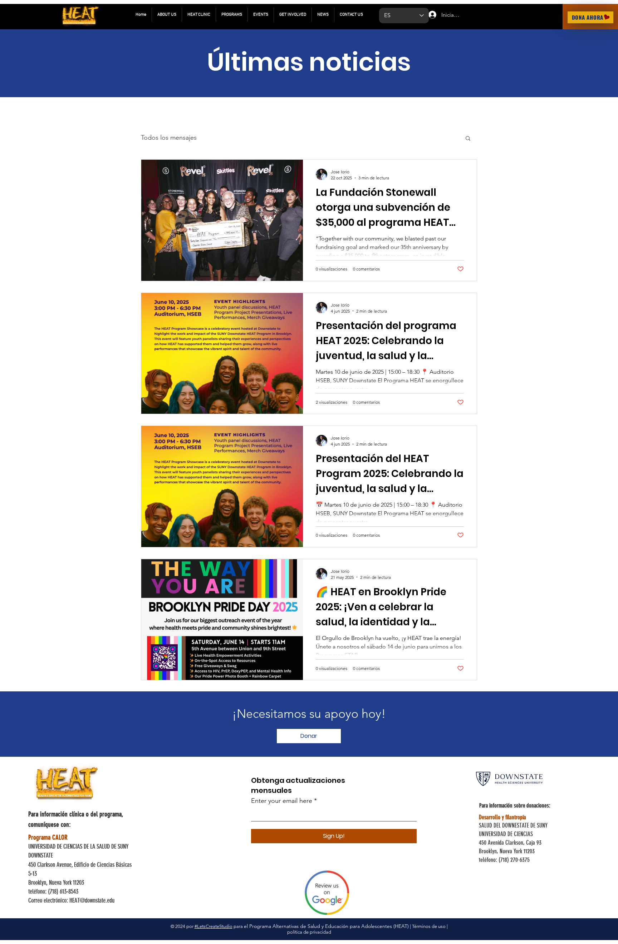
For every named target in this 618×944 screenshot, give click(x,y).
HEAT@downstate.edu (91, 900)
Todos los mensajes (169, 137)
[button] (468, 139)
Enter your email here (281, 801)
